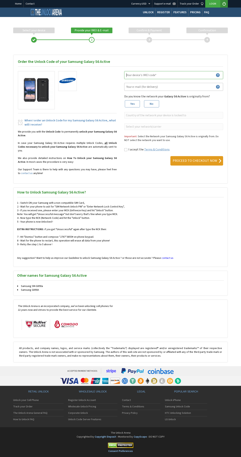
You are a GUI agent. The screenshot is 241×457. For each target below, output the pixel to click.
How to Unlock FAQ (23, 419)
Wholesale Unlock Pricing (82, 406)
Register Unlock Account (82, 400)
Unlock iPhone (173, 400)
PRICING (195, 12)
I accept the (149, 149)
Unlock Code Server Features (84, 419)
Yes (132, 104)
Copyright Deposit (105, 437)
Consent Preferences (120, 451)
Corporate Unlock (78, 413)
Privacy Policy (130, 413)
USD (138, 4)
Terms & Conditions (157, 149)
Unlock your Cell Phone (26, 400)
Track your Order (23, 406)
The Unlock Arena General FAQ (30, 413)
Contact (30, 4)
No (151, 104)
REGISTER (163, 12)
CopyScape (140, 437)
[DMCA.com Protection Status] (120, 446)
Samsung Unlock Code (177, 406)
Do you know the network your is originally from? (167, 96)
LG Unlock (170, 419)
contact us (27, 173)
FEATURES (180, 12)
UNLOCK (148, 12)
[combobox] (173, 115)
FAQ (206, 12)
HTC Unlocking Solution (178, 413)
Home (18, 4)
